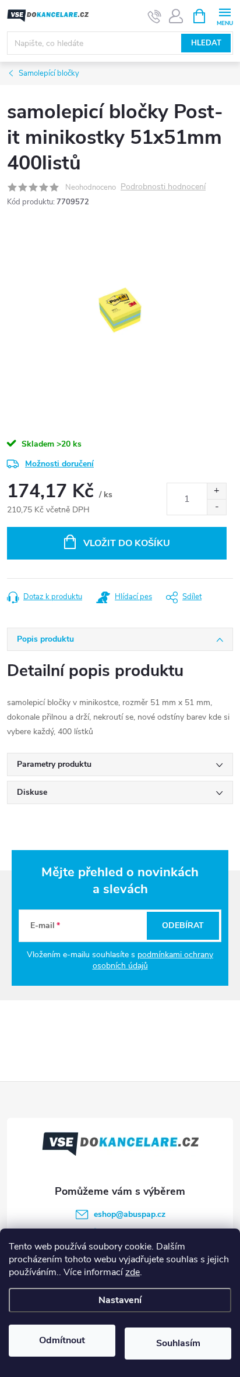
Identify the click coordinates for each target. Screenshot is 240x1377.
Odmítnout (62, 1340)
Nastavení (120, 1300)
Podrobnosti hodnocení (163, 187)
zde (132, 1272)
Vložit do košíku (126, 543)
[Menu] (224, 15)
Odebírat (183, 925)
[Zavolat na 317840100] (154, 16)
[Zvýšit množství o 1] (216, 491)
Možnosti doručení (59, 463)
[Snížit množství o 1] (216, 507)
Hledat (206, 43)
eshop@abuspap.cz (129, 1214)
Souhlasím (178, 1343)
